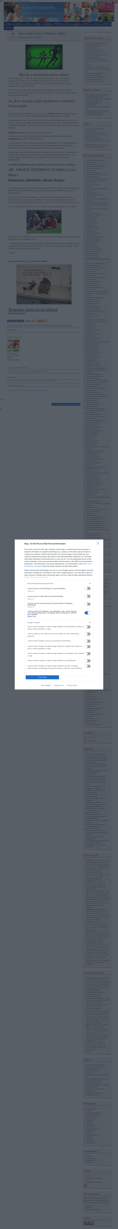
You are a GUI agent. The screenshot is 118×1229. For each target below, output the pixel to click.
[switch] (88, 588)
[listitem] (59, 583)
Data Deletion (46, 685)
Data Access (59, 685)
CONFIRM (42, 677)
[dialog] (59, 614)
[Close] (99, 544)
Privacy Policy (72, 685)
